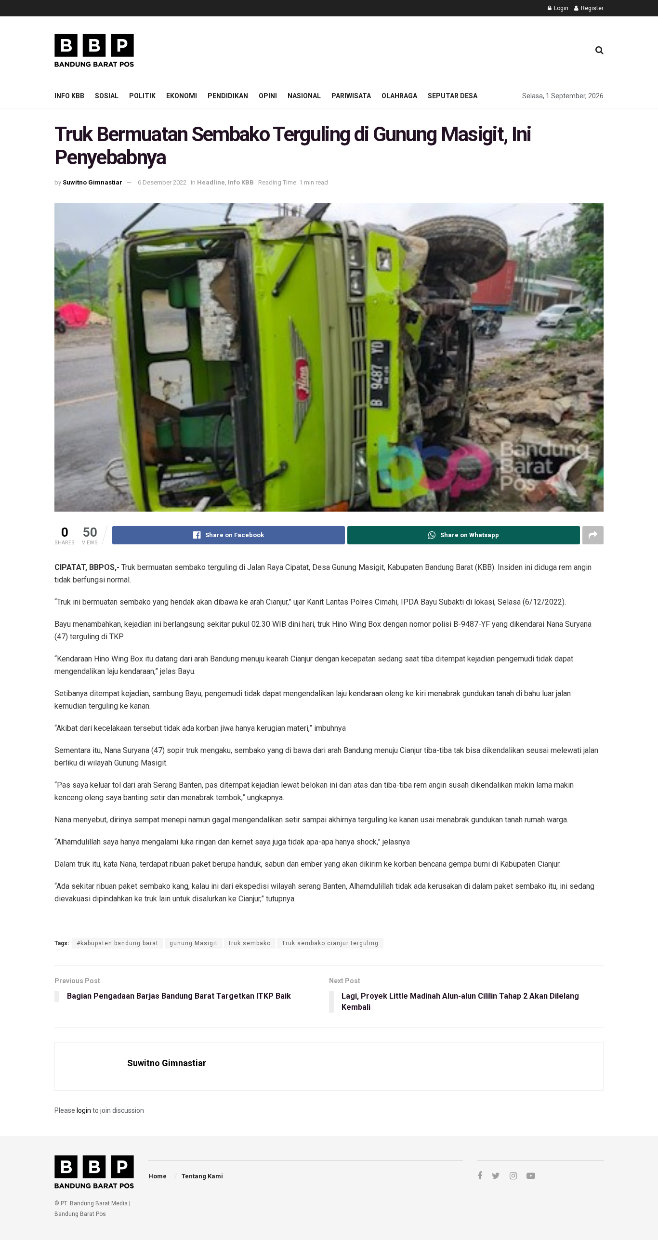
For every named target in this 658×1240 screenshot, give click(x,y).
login (84, 1110)
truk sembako (250, 943)
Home (157, 1176)
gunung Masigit (194, 943)
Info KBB (69, 96)
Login (560, 8)
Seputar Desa (452, 96)
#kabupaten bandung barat (117, 943)
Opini (268, 96)
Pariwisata (351, 96)
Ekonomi (181, 96)
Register (591, 8)
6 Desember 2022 (162, 182)
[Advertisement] (406, 48)
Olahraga (399, 96)
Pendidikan (228, 96)
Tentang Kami (202, 1176)
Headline (211, 182)
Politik (142, 96)
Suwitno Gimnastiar (92, 182)
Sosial (106, 96)
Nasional (304, 96)
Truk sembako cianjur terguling (330, 943)
